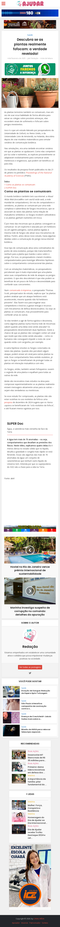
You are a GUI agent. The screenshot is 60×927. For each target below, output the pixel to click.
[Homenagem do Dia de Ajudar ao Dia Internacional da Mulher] (20, 817)
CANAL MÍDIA (39, 918)
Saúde (30, 35)
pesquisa (8, 402)
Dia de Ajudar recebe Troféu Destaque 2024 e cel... (36, 833)
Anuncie (24, 923)
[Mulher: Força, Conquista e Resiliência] (20, 805)
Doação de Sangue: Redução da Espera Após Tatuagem (35, 692)
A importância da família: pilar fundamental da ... (37, 782)
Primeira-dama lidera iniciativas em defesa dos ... (36, 770)
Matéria (31, 775)
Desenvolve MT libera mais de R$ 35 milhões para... (37, 757)
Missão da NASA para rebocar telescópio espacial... (36, 730)
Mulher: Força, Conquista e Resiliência (35, 808)
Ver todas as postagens (30, 667)
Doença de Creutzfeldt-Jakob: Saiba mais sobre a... (36, 717)
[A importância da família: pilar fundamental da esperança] (20, 779)
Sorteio (45, 923)
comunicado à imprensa (20, 290)
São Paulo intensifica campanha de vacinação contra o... (33, 706)
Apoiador (16, 923)
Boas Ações (33, 751)
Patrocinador (34, 923)
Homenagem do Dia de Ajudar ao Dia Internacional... (37, 820)
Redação (34, 58)
